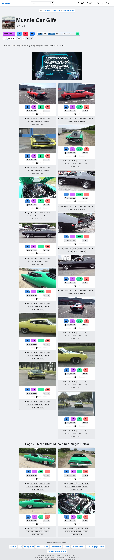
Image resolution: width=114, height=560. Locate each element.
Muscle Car (56, 10)
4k (19, 38)
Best (65, 34)
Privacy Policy (29, 547)
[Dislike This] (47, 107)
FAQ (20, 547)
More (71, 34)
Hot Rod (42, 118)
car (13, 46)
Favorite (10, 34)
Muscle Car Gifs (68, 10)
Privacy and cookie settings (57, 551)
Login (102, 3)
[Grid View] (40, 34)
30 (42, 291)
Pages (58, 34)
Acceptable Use (55, 547)
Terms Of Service (42, 547)
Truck (46, 46)
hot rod (23, 46)
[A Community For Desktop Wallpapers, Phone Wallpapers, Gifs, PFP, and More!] (41, 10)
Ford (48, 118)
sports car (52, 46)
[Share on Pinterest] (25, 34)
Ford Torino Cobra (37, 124)
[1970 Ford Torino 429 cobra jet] (37, 103)
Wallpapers (11, 38)
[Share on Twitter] (19, 34)
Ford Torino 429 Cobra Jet (34, 121)
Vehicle (47, 10)
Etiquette (67, 547)
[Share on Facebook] (32, 34)
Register (108, 3)
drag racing (30, 46)
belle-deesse (43, 114)
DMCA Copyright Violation (95, 547)
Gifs (30, 38)
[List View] (44, 34)
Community (95, 3)
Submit (85, 3)
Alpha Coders (6, 3)
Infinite (52, 34)
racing (17, 46)
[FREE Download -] (27, 107)
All (4, 38)
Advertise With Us (78, 547)
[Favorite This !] (33, 107)
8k (23, 38)
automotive (60, 46)
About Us (13, 547)
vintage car (39, 46)
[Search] (52, 3)
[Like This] (79, 370)
